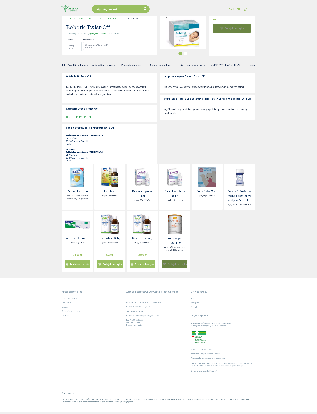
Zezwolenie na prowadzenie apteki (205, 353)
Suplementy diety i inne (111, 19)
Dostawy (65, 307)
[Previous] (164, 35)
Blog (192, 298)
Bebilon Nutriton (77, 191)
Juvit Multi (109, 191)
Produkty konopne (131, 65)
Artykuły (194, 307)
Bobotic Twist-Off (136, 19)
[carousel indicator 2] (185, 53)
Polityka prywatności (70, 298)
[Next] (201, 35)
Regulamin (66, 302)
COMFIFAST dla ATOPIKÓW (225, 65)
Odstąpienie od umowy (71, 311)
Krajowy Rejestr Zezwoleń (201, 349)
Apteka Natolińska (74, 19)
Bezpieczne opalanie (160, 65)
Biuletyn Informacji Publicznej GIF (205, 371)
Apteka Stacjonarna (102, 65)
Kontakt (65, 315)
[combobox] (137, 9)
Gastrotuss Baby (110, 238)
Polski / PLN (235, 9)
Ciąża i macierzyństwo (191, 65)
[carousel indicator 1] (180, 53)
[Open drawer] (251, 9)
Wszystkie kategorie (77, 65)
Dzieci (91, 19)
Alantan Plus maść (77, 238)
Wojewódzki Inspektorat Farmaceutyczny (208, 358)
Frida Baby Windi (207, 191)
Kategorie (195, 302)
